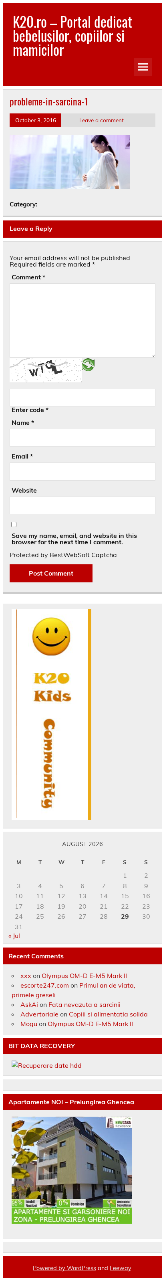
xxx (25, 976)
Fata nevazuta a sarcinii (84, 1004)
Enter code (30, 410)
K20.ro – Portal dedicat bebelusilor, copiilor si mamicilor (72, 35)
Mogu (28, 1024)
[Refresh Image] (88, 364)
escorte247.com (44, 985)
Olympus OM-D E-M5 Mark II (84, 976)
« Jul (14, 935)
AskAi (29, 1004)
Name (23, 422)
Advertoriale (39, 1014)
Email (22, 456)
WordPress (81, 1268)
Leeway (120, 1268)
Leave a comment (101, 120)
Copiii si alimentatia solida (108, 1014)
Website (24, 490)
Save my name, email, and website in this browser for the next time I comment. (74, 538)
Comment (28, 277)
